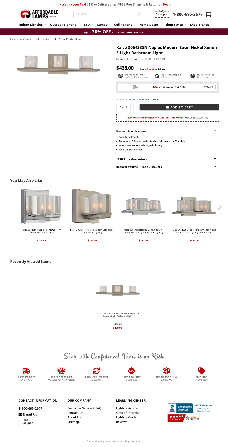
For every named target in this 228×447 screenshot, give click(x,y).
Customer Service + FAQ (84, 408)
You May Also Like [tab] (26, 180)
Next (220, 207)
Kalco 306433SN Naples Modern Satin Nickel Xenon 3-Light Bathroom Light (117, 314)
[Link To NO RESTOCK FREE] (166, 371)
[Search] (139, 14)
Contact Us (75, 413)
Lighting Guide (126, 417)
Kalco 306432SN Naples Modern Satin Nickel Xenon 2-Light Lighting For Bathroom (194, 231)
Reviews (121, 422)
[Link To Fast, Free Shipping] (96, 371)
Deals (167, 4)
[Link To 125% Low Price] (131, 371)
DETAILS (208, 87)
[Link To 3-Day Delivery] (26, 371)
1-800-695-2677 (30, 408)
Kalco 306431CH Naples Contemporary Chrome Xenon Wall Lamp (41, 231)
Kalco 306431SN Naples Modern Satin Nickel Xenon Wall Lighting (92, 231)
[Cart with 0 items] (208, 14)
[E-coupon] (162, 14)
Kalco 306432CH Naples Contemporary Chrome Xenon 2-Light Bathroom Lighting (143, 231)
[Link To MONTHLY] (201, 371)
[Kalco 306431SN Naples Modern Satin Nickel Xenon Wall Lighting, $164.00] (92, 206)
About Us (74, 417)
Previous (11, 207)
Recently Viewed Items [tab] (30, 261)
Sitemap (73, 422)
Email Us (29, 414)
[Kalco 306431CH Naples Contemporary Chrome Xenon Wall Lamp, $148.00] (41, 206)
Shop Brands (199, 25)
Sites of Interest (127, 413)
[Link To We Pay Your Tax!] (61, 371)
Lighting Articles (127, 408)
